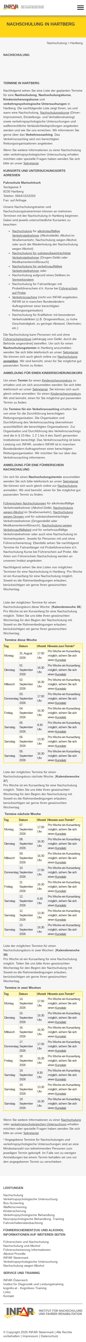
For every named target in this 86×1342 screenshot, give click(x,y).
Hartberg (76, 43)
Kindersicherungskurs (57, 380)
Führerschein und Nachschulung (26, 1242)
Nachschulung (57, 43)
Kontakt (8, 1296)
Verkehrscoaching (24, 297)
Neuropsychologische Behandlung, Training (33, 1219)
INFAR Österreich (15, 1280)
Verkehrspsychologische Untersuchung (30, 1199)
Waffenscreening (15, 1207)
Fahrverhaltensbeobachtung (23, 1223)
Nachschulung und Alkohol (21, 1246)
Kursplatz (60, 660)
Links (7, 1292)
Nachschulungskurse (54, 112)
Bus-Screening (13, 1203)
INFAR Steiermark (15, 1257)
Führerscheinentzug (17, 339)
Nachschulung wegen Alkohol (23, 1265)
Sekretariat (31, 163)
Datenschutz (49, 1336)
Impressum (30, 1336)
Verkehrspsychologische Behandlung (29, 1215)
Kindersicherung (14, 1211)
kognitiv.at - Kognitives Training (25, 1288)
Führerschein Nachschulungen (24, 503)
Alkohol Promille (14, 1253)
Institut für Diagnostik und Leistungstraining (33, 1284)
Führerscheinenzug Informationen (27, 1249)
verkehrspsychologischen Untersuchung (38, 1124)
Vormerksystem (23, 279)
